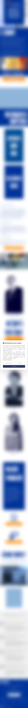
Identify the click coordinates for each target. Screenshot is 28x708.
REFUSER (19, 363)
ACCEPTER (14, 366)
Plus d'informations (7, 359)
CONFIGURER (8, 363)
